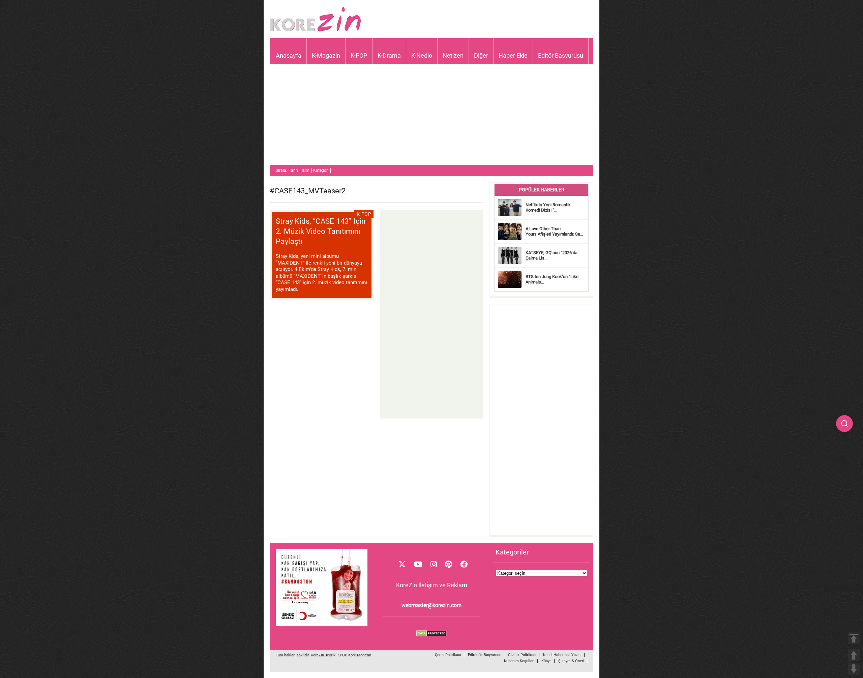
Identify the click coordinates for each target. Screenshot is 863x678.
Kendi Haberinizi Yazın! (562, 655)
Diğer (481, 55)
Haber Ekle (513, 55)
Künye (546, 661)
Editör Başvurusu (560, 55)
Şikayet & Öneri (571, 661)
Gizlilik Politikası (522, 655)
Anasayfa (288, 55)
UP (854, 655)
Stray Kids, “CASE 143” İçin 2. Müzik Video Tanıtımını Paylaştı (321, 231)
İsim (305, 170)
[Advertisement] (431, 117)
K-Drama (389, 55)
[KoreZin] (315, 31)
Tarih (293, 170)
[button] (844, 423)
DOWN (854, 669)
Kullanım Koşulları (519, 661)
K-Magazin (326, 55)
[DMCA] (431, 635)
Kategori (321, 170)
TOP (854, 638)
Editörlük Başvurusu (484, 655)
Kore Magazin (359, 655)
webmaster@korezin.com (431, 605)
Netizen (453, 55)
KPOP (342, 655)
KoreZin (317, 655)
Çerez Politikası (448, 655)
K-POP (359, 55)
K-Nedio (421, 55)
